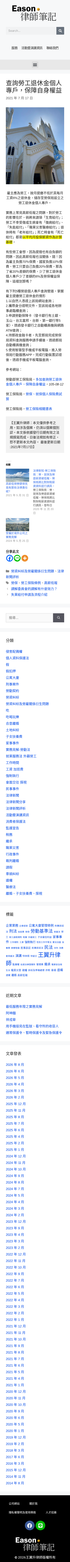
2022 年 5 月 (15, 1293)
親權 (24, 970)
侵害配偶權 (14, 651)
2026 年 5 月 (15, 1078)
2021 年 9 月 (15, 1346)
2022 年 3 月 (15, 1307)
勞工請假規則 (15, 937)
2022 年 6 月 (15, 1287)
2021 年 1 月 (15, 1385)
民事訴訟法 (37, 948)
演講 (18, 955)
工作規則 (14, 942)
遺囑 (9, 880)
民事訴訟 (26, 948)
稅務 (9, 835)
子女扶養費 (14, 736)
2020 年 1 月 (15, 1431)
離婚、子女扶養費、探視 (24, 893)
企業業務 (12, 925)
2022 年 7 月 (15, 1280)
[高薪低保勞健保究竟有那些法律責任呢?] (17, 475)
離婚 (14, 975)
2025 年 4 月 (15, 1137)
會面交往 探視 (16, 782)
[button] (35, 65)
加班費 (21, 932)
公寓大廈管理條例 (41, 925)
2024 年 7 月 (15, 1189)
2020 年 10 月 (16, 1405)
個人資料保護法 (17, 658)
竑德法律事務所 (27, 964)
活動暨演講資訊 (32, 48)
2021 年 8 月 (15, 1352)
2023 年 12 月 (16, 1222)
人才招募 (51, 1512)
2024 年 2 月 (15, 1215)
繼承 (9, 841)
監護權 (15, 964)
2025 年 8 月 (15, 1117)
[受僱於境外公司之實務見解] (17, 524)
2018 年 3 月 (15, 1450)
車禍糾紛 (12, 874)
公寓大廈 (12, 678)
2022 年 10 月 (16, 1267)
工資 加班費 (14, 769)
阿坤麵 (11, 1013)
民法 (48, 947)
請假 (9, 867)
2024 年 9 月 (15, 1176)
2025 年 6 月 (15, 1130)
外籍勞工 (32, 937)
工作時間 (12, 763)
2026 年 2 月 (15, 1097)
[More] (24, 558)
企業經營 (23, 926)
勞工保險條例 (31, 583)
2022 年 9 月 (15, 1274)
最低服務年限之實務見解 (24, 1007)
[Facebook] (9, 558)
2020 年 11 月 (15, 1398)
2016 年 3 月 (15, 1463)
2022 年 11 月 (15, 1261)
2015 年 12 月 (16, 1470)
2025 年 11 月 (15, 1110)
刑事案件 (12, 684)
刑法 (13, 931)
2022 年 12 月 (16, 1254)
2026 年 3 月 (15, 1091)
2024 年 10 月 (16, 1169)
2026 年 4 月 (15, 1084)
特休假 (26, 956)
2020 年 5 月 (15, 1424)
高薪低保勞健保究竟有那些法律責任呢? (17, 487)
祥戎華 (11, 1020)
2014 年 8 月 (15, 1483)
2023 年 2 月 (15, 1248)
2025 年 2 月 (15, 1143)
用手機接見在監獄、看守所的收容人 (32, 1026)
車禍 (53, 970)
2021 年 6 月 (15, 1365)
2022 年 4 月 (15, 1300)
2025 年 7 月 (15, 1123)
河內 (56, 948)
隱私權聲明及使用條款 (22, 1512)
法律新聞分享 (16, 802)
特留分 (34, 956)
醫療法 (11, 887)
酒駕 (8, 975)
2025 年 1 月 (15, 1150)
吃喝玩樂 (12, 717)
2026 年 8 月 (15, 1065)
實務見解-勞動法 (18, 750)
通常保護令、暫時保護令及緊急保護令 (34, 1033)
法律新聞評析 (16, 808)
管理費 (39, 964)
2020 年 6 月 (15, 1418)
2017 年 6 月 (15, 1457)
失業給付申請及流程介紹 (29, 595)
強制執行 (12, 776)
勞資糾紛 (12, 697)
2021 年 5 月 (15, 1372)
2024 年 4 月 (15, 1202)
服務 (14, 48)
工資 (21, 942)
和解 (25, 937)
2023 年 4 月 (15, 1235)
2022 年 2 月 (15, 1313)
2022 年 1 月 (15, 1320)
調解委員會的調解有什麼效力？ (34, 589)
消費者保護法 (16, 822)
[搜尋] (60, 31)
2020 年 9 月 (15, 1411)
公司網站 (14, 1503)
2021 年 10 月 (16, 1339)
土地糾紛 (12, 730)
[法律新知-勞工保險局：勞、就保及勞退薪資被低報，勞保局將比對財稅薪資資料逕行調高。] (46, 492)
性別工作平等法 (44, 942)
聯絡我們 (52, 48)
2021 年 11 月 (15, 1333)
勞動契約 (12, 691)
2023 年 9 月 (15, 1228)
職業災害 (12, 848)
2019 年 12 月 (16, 1437)
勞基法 (57, 932)
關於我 (33, 1503)
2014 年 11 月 (15, 1477)
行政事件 (12, 854)
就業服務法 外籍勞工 (21, 756)
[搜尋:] (29, 618)
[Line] (17, 558)
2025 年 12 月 (16, 1104)
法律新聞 (12, 795)
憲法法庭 (56, 942)
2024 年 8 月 (15, 1182)
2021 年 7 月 (15, 1359)
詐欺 (48, 970)
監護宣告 (12, 828)
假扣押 (11, 671)
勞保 (14, 583)
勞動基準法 (42, 931)
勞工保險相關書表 (39, 409)
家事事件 (12, 743)
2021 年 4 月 (15, 1378)
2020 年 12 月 (16, 1392)
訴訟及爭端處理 (36, 970)
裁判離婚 (12, 861)
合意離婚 (12, 723)
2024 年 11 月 (15, 1163)
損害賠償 (15, 948)
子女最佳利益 (45, 937)
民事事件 (12, 789)
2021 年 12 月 (16, 1326)
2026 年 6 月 (15, 1071)
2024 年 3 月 (15, 1208)
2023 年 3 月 (15, 1241)
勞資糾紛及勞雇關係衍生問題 (32, 571)
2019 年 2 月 (15, 1444)
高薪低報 (50, 583)
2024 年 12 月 (16, 1156)
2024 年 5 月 (15, 1195)
